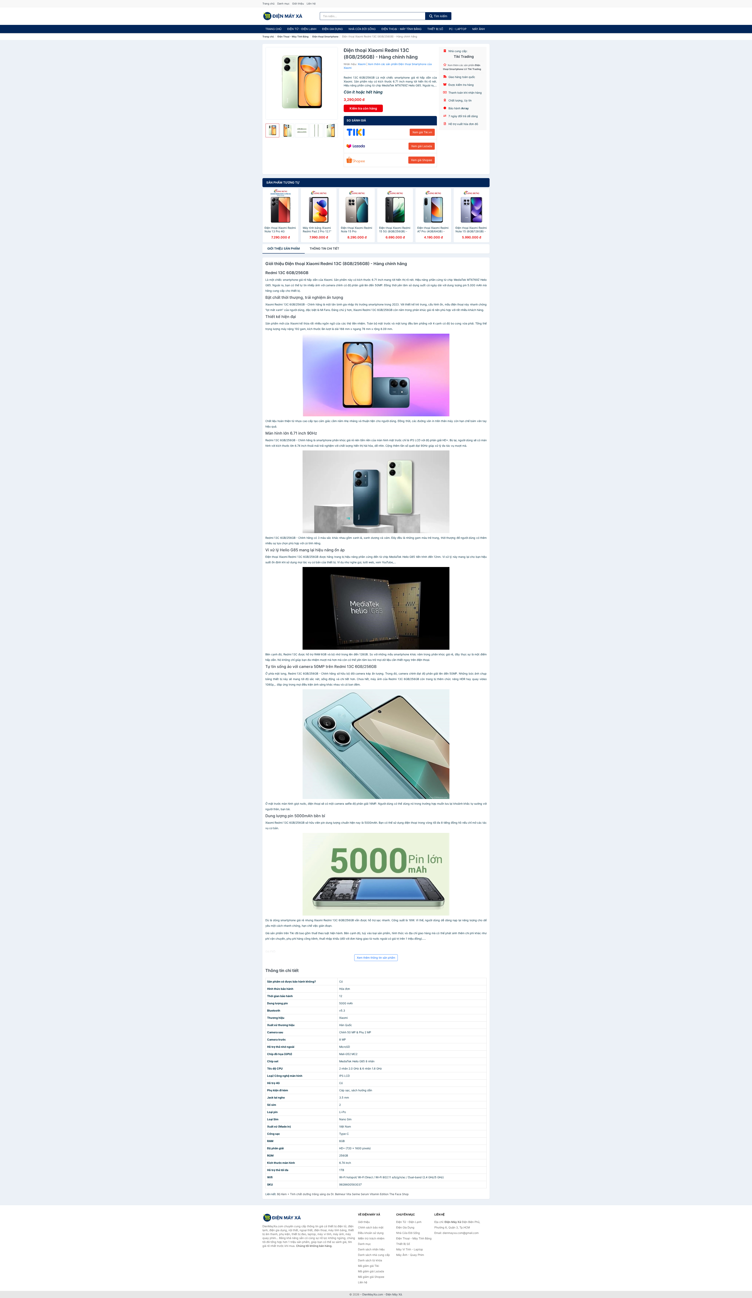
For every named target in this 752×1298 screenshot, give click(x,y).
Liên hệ (311, 3)
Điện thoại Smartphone (325, 36)
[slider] (272, 130)
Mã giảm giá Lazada (371, 1271)
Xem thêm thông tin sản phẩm (376, 957)
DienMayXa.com (372, 1294)
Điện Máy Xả (394, 1294)
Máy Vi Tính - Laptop (409, 1249)
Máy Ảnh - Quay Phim (410, 1254)
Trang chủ (268, 3)
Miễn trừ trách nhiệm (371, 1238)
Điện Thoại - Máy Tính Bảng (401, 29)
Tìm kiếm (440, 16)
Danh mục (283, 3)
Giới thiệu (298, 3)
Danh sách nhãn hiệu (371, 1249)
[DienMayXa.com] (282, 16)
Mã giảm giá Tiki (368, 1265)
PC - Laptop (457, 29)
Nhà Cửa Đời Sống (362, 29)
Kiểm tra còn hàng (363, 108)
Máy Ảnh (478, 29)
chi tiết (324, 248)
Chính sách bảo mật (370, 1227)
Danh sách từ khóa (370, 1260)
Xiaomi (362, 64)
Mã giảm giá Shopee (371, 1276)
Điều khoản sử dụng (371, 1233)
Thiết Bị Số (435, 29)
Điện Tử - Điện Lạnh (301, 29)
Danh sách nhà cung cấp (374, 1254)
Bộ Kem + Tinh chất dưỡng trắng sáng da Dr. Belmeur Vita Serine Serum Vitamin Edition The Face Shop (343, 1194)
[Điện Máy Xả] (282, 1217)
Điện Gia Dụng (332, 29)
